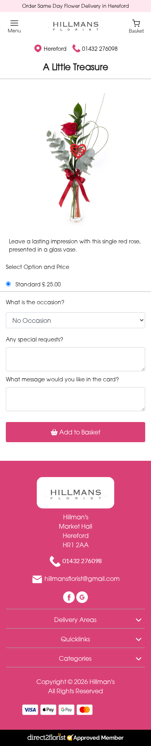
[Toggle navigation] (14, 26)
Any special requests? (34, 339)
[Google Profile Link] (82, 596)
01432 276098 (100, 48)
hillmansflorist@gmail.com (82, 578)
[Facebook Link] (69, 596)
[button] (75, 618)
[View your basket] (136, 26)
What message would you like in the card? (62, 379)
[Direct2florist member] (75, 738)
